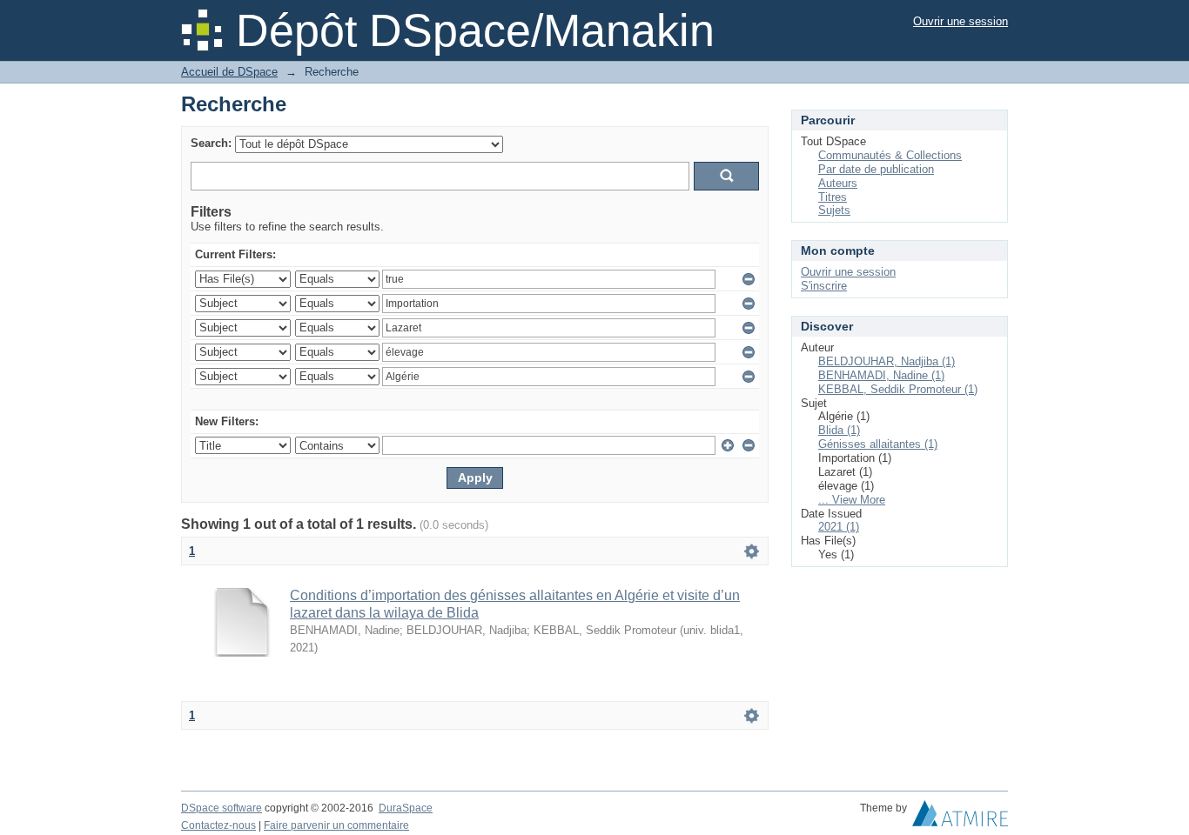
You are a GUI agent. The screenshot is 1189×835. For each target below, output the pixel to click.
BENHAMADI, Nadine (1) (881, 375)
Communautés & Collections (890, 155)
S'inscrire (824, 285)
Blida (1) (839, 430)
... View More (851, 499)
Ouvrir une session (960, 21)
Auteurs (837, 183)
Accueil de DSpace (229, 71)
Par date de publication (876, 169)
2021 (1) (838, 526)
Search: (211, 143)
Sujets (834, 210)
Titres (832, 197)
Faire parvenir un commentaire (336, 825)
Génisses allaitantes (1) (877, 444)
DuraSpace (406, 808)
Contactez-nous (218, 825)
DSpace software (221, 808)
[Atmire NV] (960, 818)
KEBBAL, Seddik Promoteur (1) (897, 389)
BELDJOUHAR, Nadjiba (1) (886, 361)
